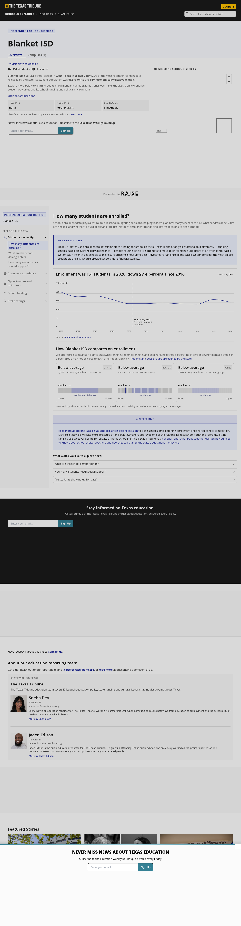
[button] (120, 463)
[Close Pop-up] (238, 846)
